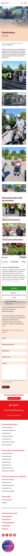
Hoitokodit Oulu (6, 462)
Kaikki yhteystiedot (14, 415)
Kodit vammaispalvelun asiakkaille (14, 476)
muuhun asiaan (9, 303)
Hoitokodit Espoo (7, 456)
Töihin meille (6, 497)
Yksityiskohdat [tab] (14, 261)
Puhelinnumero (6, 357)
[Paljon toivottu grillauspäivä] (14, 229)
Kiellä (14, 297)
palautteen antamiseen (11, 301)
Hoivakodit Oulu (6, 433)
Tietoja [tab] (23, 261)
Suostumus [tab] (5, 261)
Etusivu (4, 43)
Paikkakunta (6, 351)
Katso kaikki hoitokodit (8, 471)
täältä (3, 325)
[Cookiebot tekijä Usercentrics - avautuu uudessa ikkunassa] (19, 257)
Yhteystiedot (6, 519)
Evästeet (5, 529)
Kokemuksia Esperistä (9, 513)
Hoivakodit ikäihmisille (9, 424)
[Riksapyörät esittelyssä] (14, 209)
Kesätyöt (4, 502)
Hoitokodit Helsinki (7, 453)
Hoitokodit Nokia (6, 459)
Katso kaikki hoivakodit (8, 442)
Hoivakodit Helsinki (7, 427)
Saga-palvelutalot (7, 445)
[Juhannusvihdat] (14, 249)
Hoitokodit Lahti (6, 482)
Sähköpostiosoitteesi (8, 344)
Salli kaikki (14, 288)
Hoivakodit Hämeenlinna (9, 430)
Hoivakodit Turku (6, 439)
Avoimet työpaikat (7, 500)
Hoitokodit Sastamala (8, 485)
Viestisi (4, 363)
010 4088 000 (19, 395)
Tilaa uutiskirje (7, 516)
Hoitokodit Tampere (7, 468)
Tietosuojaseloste (8, 523)
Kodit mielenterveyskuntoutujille (13, 450)
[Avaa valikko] (25, 3)
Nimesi (4, 338)
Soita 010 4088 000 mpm (14, 410)
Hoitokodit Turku (6, 465)
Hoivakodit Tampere (7, 436)
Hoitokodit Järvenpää (8, 479)
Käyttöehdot (6, 526)
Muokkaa (13, 293)
